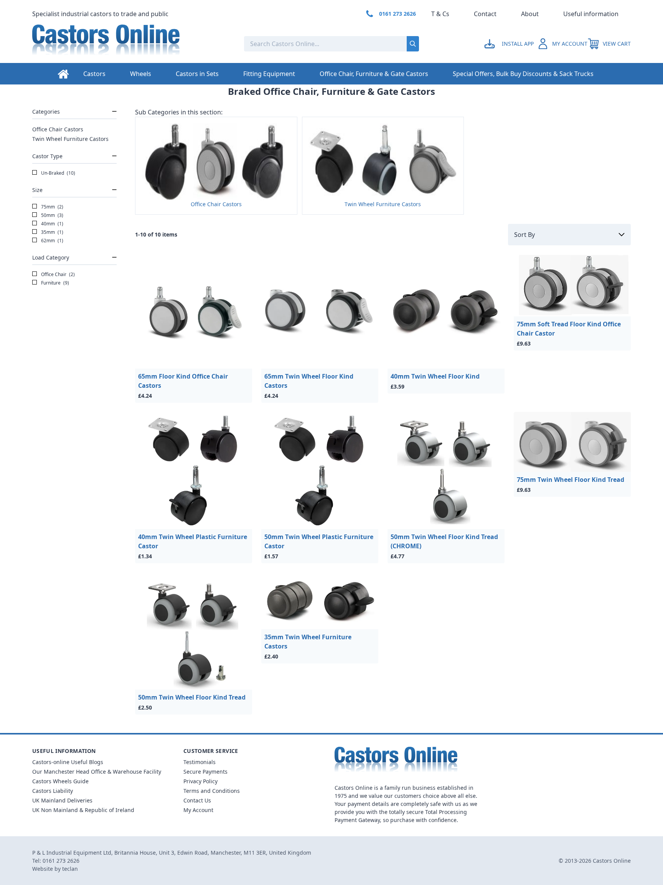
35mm (51, 232)
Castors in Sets (197, 73)
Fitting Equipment (269, 73)
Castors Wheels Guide (60, 781)
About (530, 14)
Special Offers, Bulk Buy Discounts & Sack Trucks (523, 73)
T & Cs (440, 14)
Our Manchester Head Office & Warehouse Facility (96, 771)
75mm (51, 206)
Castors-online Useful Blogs (67, 762)
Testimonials (199, 762)
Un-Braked (57, 173)
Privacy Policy (200, 781)
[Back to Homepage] (132, 44)
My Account (198, 810)
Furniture (54, 283)
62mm (51, 240)
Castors (94, 73)
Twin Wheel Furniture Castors (70, 138)
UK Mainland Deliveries (62, 800)
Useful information (590, 14)
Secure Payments (205, 771)
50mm (51, 215)
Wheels (140, 73)
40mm (51, 223)
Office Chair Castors (57, 129)
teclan (70, 868)
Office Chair (57, 274)
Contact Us (197, 800)
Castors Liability (52, 790)
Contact (485, 14)
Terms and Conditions (211, 790)
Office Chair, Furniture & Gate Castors (374, 73)
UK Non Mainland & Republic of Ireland (83, 810)
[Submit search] (413, 43)
